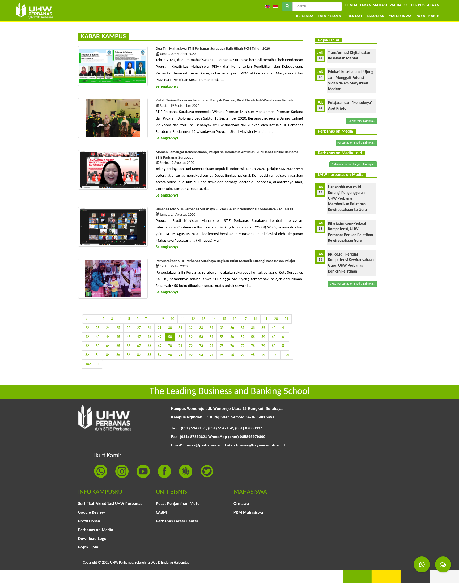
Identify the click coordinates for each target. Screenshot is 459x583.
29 (160, 328)
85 (118, 355)
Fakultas (375, 16)
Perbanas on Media (95, 530)
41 (284, 328)
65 (118, 346)
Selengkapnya (167, 87)
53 (201, 337)
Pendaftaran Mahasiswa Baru (376, 5)
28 (149, 328)
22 (87, 328)
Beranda (305, 16)
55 (222, 337)
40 (273, 328)
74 (211, 346)
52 (191, 337)
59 (263, 337)
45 (118, 337)
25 (118, 328)
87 (139, 355)
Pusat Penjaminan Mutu (178, 504)
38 (253, 328)
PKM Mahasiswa (248, 512)
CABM (161, 512)
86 (128, 355)
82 (87, 355)
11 (183, 319)
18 (255, 319)
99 (263, 355)
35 (222, 328)
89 (160, 355)
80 (273, 346)
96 (232, 355)
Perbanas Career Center (177, 521)
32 (191, 328)
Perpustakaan (425, 5)
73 (201, 346)
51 (180, 337)
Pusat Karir (428, 16)
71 (180, 346)
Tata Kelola (329, 16)
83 (97, 355)
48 (149, 337)
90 (170, 355)
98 (253, 355)
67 (139, 346)
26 (128, 328)
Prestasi (354, 16)
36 (232, 328)
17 (245, 319)
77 (242, 346)
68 (149, 346)
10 (172, 319)
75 (222, 346)
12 (193, 319)
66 (128, 346)
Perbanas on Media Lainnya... (356, 142)
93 (201, 355)
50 (170, 337)
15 (224, 319)
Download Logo (92, 539)
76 (232, 346)
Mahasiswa (400, 16)
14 (214, 319)
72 (191, 346)
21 (286, 319)
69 (160, 346)
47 (139, 337)
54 (211, 337)
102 (88, 364)
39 (263, 328)
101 (287, 355)
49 (160, 337)
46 (128, 337)
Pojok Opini (88, 547)
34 (211, 328)
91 (180, 355)
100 (274, 355)
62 (87, 346)
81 (284, 346)
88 (149, 355)
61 (284, 337)
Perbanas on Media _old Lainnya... (353, 164)
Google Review (91, 512)
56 (232, 337)
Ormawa (241, 504)
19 (265, 319)
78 (253, 346)
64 (108, 346)
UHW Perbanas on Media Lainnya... (352, 284)
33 (201, 328)
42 (87, 337)
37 (242, 328)
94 (211, 355)
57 (242, 337)
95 (222, 355)
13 (203, 319)
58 (253, 337)
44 (108, 337)
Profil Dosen (89, 521)
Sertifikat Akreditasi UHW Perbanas (110, 504)
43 (97, 337)
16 (234, 319)
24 (108, 328)
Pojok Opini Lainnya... (361, 121)
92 (191, 355)
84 (108, 355)
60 (273, 337)
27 (139, 328)
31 (180, 328)
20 (276, 319)
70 (170, 346)
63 (97, 346)
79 (263, 346)
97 (242, 355)
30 (170, 328)
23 (97, 328)
